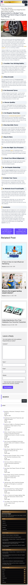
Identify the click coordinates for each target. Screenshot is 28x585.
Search (6, 397)
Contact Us (4, 523)
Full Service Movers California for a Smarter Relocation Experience (12, 462)
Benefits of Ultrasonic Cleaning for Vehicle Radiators (14, 412)
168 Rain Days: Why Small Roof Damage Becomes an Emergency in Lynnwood (14, 483)
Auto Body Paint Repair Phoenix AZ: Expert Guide (14, 469)
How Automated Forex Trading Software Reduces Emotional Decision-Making (13, 489)
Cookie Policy (4, 529)
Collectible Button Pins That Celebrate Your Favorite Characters (14, 321)
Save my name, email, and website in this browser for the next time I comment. (13, 382)
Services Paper (7, 2)
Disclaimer (4, 527)
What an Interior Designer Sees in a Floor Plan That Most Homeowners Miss (14, 456)
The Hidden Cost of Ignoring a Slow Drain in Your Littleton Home (14, 502)
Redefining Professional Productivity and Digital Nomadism (14, 418)
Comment (5, 344)
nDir (14, 19)
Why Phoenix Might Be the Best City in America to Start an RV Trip (13, 450)
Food (3, 580)
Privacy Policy (4, 525)
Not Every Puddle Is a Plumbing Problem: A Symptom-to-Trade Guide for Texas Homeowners (14, 426)
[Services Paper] (2, 2)
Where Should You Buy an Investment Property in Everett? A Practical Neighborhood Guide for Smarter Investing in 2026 (14, 434)
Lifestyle (3, 575)
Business (3, 569)
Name (4, 362)
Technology (4, 582)
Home (3, 571)
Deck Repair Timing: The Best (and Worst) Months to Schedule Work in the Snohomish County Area (14, 476)
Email (4, 368)
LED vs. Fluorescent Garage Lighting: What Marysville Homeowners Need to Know (14, 496)
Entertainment (4, 578)
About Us (3, 521)
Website (4, 375)
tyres (12, 150)
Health (3, 573)
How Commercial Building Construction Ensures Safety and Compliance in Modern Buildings (14, 443)
